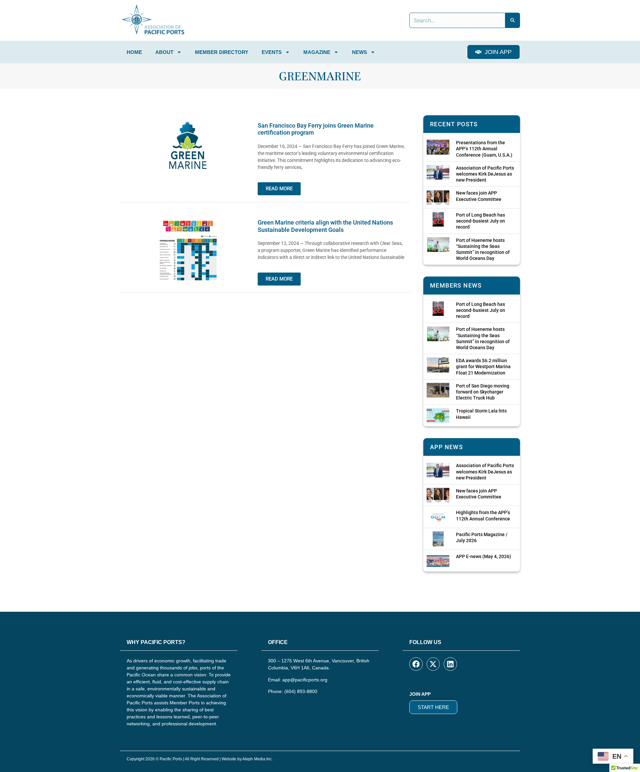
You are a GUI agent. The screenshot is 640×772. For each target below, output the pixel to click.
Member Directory (221, 52)
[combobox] (457, 20)
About (164, 52)
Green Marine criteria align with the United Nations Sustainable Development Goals (325, 226)
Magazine (316, 52)
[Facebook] (416, 664)
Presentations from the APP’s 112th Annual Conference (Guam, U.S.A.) (484, 148)
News (359, 52)
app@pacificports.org (304, 679)
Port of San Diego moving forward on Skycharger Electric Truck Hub (482, 391)
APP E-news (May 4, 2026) (483, 556)
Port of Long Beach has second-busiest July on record (480, 221)
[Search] (512, 20)
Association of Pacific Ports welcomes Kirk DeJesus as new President (485, 174)
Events (272, 52)
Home (134, 52)
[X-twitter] (433, 664)
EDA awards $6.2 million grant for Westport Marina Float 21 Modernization (483, 366)
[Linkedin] (450, 664)
